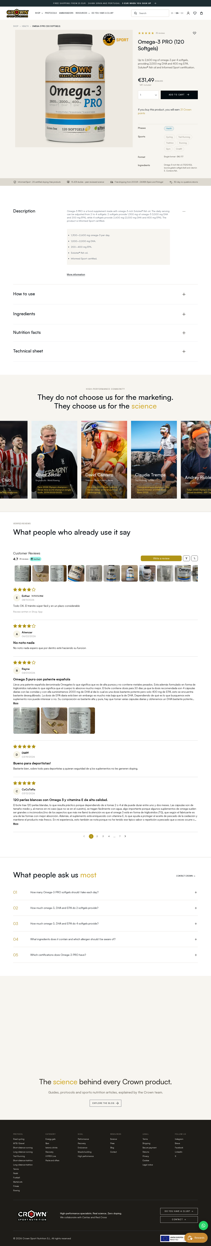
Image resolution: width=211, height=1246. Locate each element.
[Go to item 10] (183, 573)
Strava (177, 1143)
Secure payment (149, 1147)
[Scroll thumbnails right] (193, 573)
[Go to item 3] (58, 573)
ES (172, 13)
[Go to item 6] (112, 573)
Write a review (161, 558)
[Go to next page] (126, 836)
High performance (86, 1156)
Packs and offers (52, 1160)
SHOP (15, 26)
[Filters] (186, 558)
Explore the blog (103, 1103)
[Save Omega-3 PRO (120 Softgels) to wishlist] (194, 33)
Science (113, 1139)
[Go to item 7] (129, 573)
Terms (145, 1139)
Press (112, 1143)
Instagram (179, 1139)
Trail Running (19, 1156)
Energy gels (50, 1139)
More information (76, 274)
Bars (47, 1143)
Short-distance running (23, 1147)
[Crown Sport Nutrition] (18, 13)
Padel (15, 1173)
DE (182, 13)
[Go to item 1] (23, 573)
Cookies (146, 1160)
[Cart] (201, 13)
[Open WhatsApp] (203, 1225)
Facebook (179, 1147)
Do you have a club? (179, 1211)
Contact (113, 1152)
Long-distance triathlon (23, 1164)
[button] (26, 720)
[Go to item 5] (94, 573)
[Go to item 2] (40, 573)
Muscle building (84, 1152)
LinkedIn (178, 1152)
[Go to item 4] (76, 573)
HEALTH (25, 26)
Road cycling (18, 1139)
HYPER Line (50, 1156)
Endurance (82, 1147)
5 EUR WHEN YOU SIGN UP (136, 3)
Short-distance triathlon (23, 1160)
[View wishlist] (195, 13)
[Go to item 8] (147, 573)
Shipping (146, 1143)
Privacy (146, 1156)
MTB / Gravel (18, 1143)
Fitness (16, 1186)
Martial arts (17, 1182)
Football (16, 1177)
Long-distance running (23, 1152)
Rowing (16, 1190)
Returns (146, 1152)
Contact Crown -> (185, 876)
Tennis (16, 1169)
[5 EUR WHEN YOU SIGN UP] (155, 3)
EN (177, 13)
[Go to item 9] (165, 573)
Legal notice (148, 1164)
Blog (112, 1147)
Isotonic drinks (51, 1147)
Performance (83, 1139)
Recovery (49, 1152)
